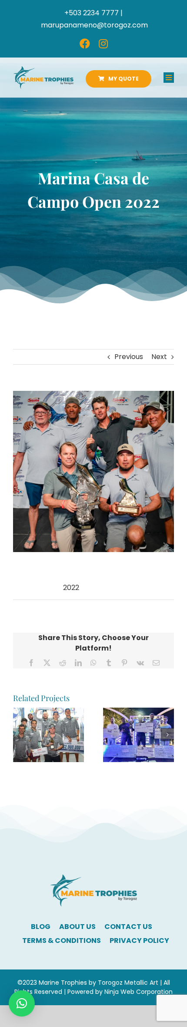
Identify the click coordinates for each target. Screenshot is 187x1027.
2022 (71, 588)
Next (159, 357)
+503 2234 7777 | (93, 13)
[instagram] (103, 43)
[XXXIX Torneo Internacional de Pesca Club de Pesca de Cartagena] (48, 713)
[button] (19, 734)
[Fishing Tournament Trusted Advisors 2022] (138, 713)
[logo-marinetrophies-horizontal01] (43, 69)
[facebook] (85, 43)
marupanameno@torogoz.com (94, 25)
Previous (128, 357)
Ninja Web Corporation (138, 991)
